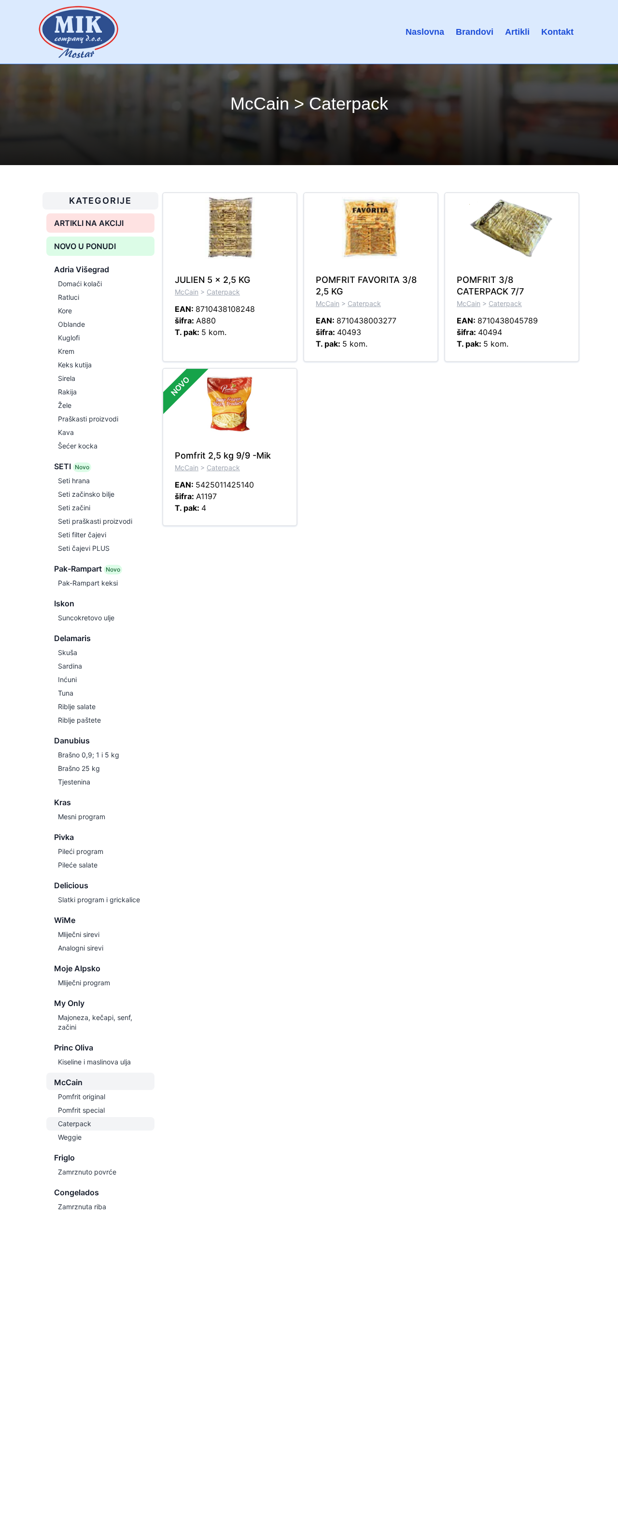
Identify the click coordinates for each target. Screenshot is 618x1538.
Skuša (67, 652)
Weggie (70, 1137)
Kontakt (557, 32)
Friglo (64, 1157)
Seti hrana (74, 480)
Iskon (64, 603)
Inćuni (67, 679)
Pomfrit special (81, 1110)
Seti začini (74, 507)
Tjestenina (74, 782)
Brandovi (474, 32)
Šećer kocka (78, 446)
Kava (66, 432)
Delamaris (72, 638)
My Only (69, 1003)
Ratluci (68, 297)
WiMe (64, 920)
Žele (64, 405)
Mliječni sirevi (78, 934)
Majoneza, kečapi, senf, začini (95, 1022)
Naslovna (425, 32)
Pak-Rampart (87, 568)
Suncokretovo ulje (86, 618)
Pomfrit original (81, 1096)
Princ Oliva (73, 1047)
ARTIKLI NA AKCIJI (89, 223)
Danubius (72, 740)
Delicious (71, 885)
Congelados (76, 1192)
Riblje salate (77, 706)
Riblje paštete (79, 720)
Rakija (67, 392)
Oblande (71, 324)
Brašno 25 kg (79, 768)
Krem (66, 351)
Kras (62, 802)
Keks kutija (75, 365)
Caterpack (74, 1123)
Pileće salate (78, 865)
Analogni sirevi (80, 948)
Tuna (65, 693)
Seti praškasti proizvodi (95, 521)
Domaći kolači (80, 284)
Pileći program (80, 851)
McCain (68, 1082)
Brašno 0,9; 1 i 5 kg (88, 755)
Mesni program (81, 816)
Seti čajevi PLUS (84, 548)
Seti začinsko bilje (86, 494)
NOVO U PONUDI (85, 246)
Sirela (66, 378)
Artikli (517, 32)
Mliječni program (84, 983)
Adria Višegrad (81, 269)
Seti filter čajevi (82, 535)
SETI (71, 466)
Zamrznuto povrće (87, 1172)
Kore (65, 311)
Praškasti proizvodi (88, 419)
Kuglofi (69, 338)
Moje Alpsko (77, 968)
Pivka (64, 837)
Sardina (70, 666)
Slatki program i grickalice (99, 899)
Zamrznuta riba (82, 1206)
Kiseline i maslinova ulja (94, 1062)
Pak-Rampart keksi (88, 583)
